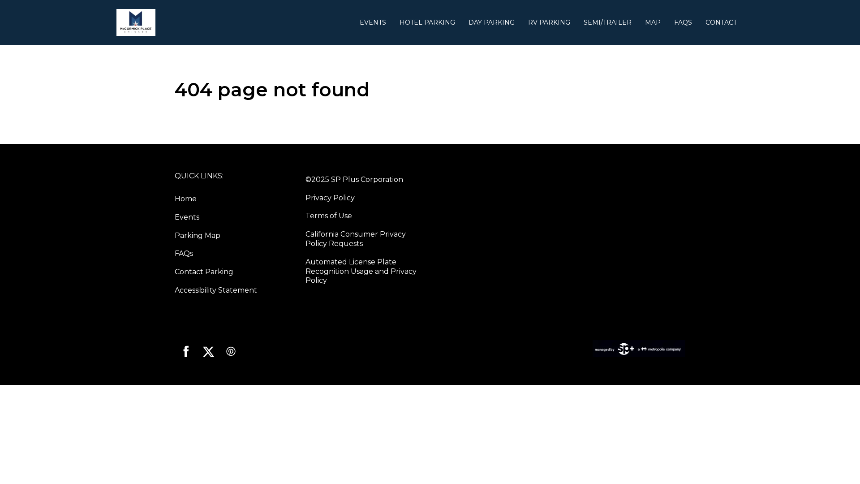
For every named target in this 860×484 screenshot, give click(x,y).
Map (653, 22)
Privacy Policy (330, 198)
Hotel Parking (427, 22)
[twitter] (208, 351)
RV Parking (549, 22)
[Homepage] (234, 22)
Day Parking (492, 22)
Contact (721, 22)
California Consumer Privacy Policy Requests (355, 239)
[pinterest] (230, 351)
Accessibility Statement (216, 290)
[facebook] (186, 351)
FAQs (683, 22)
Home (186, 198)
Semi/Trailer (608, 22)
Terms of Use (328, 216)
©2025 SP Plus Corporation (354, 179)
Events (373, 22)
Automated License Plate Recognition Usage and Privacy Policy (361, 271)
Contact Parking (204, 272)
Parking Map (197, 235)
